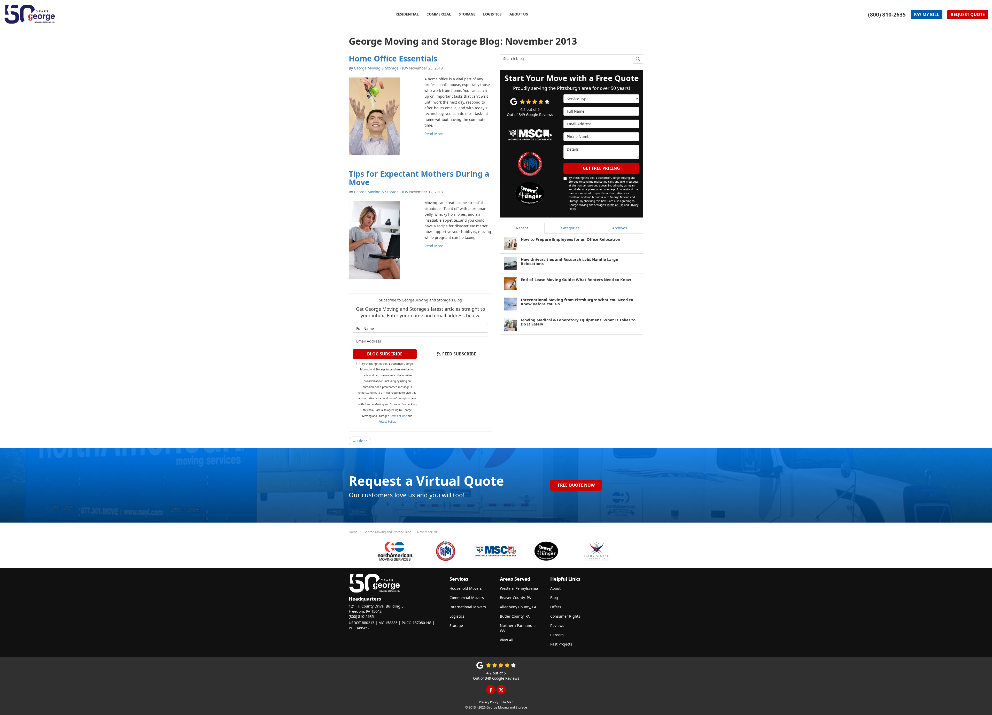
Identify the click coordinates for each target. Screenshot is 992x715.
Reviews (557, 625)
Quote (968, 14)
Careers (557, 634)
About (555, 588)
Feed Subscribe (458, 354)
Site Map (507, 702)
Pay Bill (926, 14)
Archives (619, 228)
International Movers (468, 606)
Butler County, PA (515, 616)
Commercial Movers (467, 597)
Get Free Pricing (601, 168)
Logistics (457, 616)
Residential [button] (407, 14)
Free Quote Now (576, 485)
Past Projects (561, 644)
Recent (522, 228)
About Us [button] (518, 14)
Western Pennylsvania (519, 588)
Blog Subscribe (384, 354)
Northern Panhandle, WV (518, 628)
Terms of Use (398, 416)
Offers (555, 606)
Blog (554, 597)
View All (506, 640)
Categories (570, 228)
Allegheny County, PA (518, 606)
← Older (360, 440)
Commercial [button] (439, 14)
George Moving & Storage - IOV (381, 68)
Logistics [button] (492, 14)
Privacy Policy (386, 421)
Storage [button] (467, 14)
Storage (456, 625)
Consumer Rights (565, 616)
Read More (433, 133)
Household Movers (466, 588)
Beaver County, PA (515, 597)
